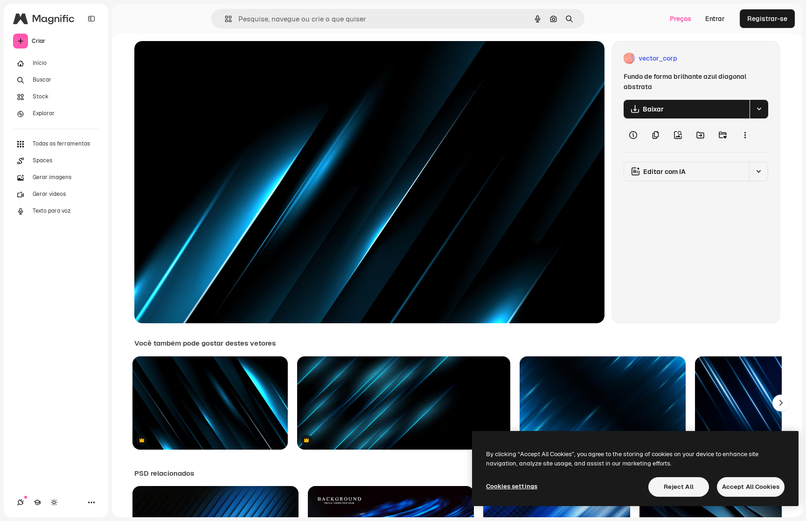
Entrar (715, 18)
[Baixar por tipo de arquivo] (759, 109)
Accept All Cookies (750, 487)
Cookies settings (511, 486)
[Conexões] (20, 502)
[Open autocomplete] (224, 18)
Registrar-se (767, 18)
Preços (680, 18)
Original (194, 58)
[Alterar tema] (54, 502)
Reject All (679, 487)
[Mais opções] (745, 135)
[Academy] (37, 502)
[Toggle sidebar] (91, 18)
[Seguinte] (780, 403)
